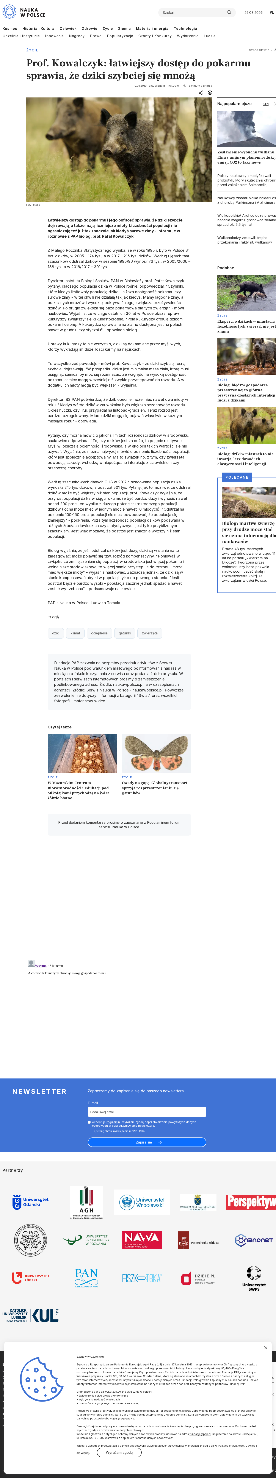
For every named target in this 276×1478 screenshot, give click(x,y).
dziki (55, 633)
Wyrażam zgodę (119, 1452)
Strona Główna (259, 50)
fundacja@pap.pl (200, 1434)
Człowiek (68, 28)
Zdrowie (89, 28)
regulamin (113, 1122)
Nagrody (77, 36)
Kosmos (10, 28)
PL (272, 12)
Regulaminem (158, 822)
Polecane (237, 477)
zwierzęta (150, 633)
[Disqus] (119, 900)
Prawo (96, 36)
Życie (108, 28)
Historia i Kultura (38, 28)
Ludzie (210, 36)
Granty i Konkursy (155, 36)
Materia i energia (152, 28)
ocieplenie (99, 633)
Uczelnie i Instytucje (21, 36)
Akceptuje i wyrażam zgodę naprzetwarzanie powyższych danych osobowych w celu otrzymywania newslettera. (144, 1123)
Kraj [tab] (266, 104)
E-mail (93, 1103)
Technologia (185, 28)
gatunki (125, 633)
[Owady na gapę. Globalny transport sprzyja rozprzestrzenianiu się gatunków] (156, 768)
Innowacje (54, 36)
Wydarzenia (188, 36)
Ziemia (124, 28)
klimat (75, 633)
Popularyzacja (120, 36)
